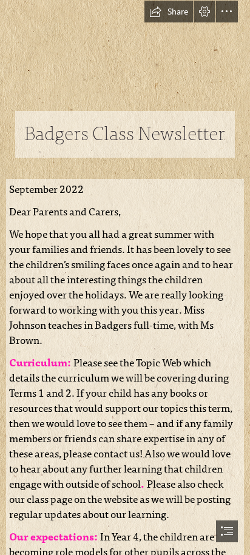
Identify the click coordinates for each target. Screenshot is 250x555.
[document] (125, 277)
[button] (168, 11)
